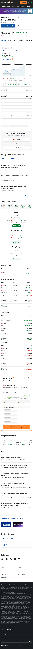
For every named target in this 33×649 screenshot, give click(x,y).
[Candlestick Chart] (3, 48)
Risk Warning (4, 640)
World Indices (20, 6)
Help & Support (22, 574)
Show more (28, 195)
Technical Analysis (8, 201)
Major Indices (11, 6)
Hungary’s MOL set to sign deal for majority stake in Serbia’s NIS (15, 187)
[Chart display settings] (11, 48)
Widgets (3, 577)
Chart (10, 40)
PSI (16, 440)
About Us (20, 567)
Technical (29, 40)
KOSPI (30, 440)
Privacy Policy (4, 634)
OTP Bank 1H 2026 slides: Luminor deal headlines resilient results (13, 166)
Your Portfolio (4, 574)
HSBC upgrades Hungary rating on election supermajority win (15, 177)
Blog (2, 567)
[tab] (10, 206)
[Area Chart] (6, 48)
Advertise (20, 571)
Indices (4, 6)
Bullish (17, 147)
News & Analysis (19, 40)
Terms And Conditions (6, 629)
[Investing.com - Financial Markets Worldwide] (9, 2)
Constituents (11, 44)
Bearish (18, 139)
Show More (16, 120)
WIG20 (4, 440)
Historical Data (19, 44)
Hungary (14, 125)
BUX (4, 272)
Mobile (3, 571)
